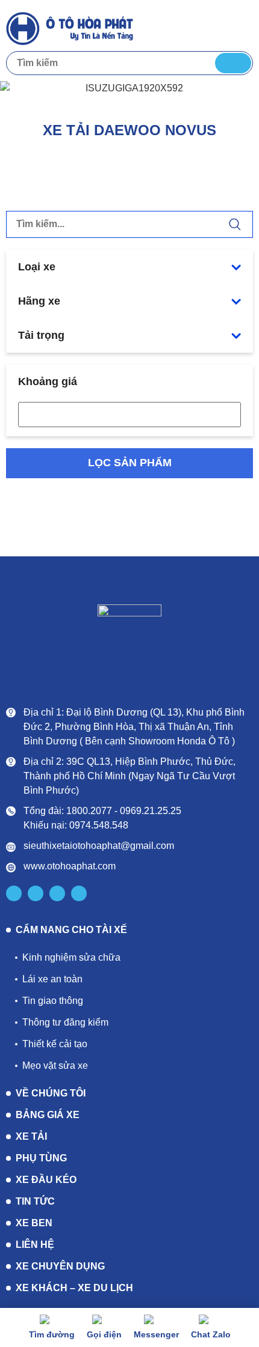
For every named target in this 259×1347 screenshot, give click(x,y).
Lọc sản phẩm (130, 463)
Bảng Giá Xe (48, 1115)
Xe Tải (31, 1136)
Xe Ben (34, 1223)
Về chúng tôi (51, 1093)
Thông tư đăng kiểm (65, 1022)
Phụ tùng (41, 1158)
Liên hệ (35, 1244)
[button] (241, 27)
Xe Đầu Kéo (46, 1180)
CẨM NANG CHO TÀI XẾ (71, 930)
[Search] (233, 63)
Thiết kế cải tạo (54, 1044)
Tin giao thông (52, 1001)
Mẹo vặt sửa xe (55, 1065)
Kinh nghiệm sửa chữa (71, 957)
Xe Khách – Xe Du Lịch (74, 1288)
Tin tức (35, 1201)
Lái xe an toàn (52, 979)
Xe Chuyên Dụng (60, 1266)
